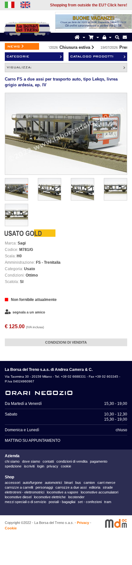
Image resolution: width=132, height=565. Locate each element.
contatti (48, 461)
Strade (108, 487)
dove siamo (31, 461)
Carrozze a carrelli (19, 487)
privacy (52, 466)
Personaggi (44, 487)
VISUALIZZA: (19, 67)
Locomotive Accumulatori (99, 492)
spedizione (13, 466)
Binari (68, 482)
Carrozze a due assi (71, 487)
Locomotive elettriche (50, 497)
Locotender (76, 497)
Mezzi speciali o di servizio (25, 502)
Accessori (12, 482)
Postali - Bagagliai (62, 502)
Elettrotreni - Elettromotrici (24, 492)
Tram (107, 502)
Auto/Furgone (32, 482)
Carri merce (106, 482)
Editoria (94, 487)
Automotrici (53, 482)
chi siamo (12, 461)
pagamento (98, 461)
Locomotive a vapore (62, 492)
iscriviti (29, 466)
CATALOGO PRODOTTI (91, 56)
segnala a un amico (28, 312)
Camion (89, 482)
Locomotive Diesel (18, 497)
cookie (66, 466)
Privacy (83, 523)
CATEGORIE (17, 56)
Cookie (11, 528)
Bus (78, 482)
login (40, 466)
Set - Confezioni (90, 502)
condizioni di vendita (71, 461)
